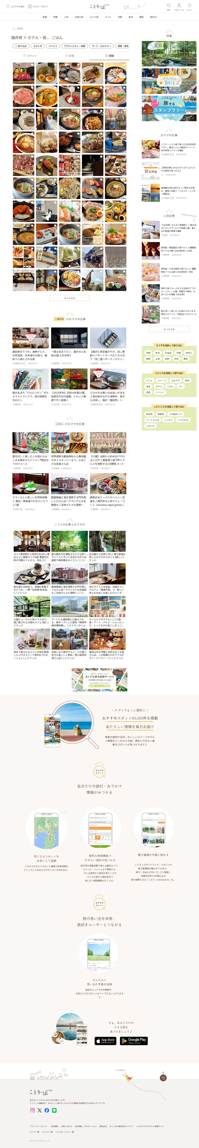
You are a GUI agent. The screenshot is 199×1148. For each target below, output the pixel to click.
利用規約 (54, 1126)
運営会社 (103, 1126)
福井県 (20, 28)
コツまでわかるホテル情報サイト (150, 1126)
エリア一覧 (34, 1131)
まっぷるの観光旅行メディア (121, 1126)
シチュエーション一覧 (64, 1131)
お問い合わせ (66, 1126)
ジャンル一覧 (47, 1131)
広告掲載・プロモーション (86, 1126)
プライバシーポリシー (39, 1126)
